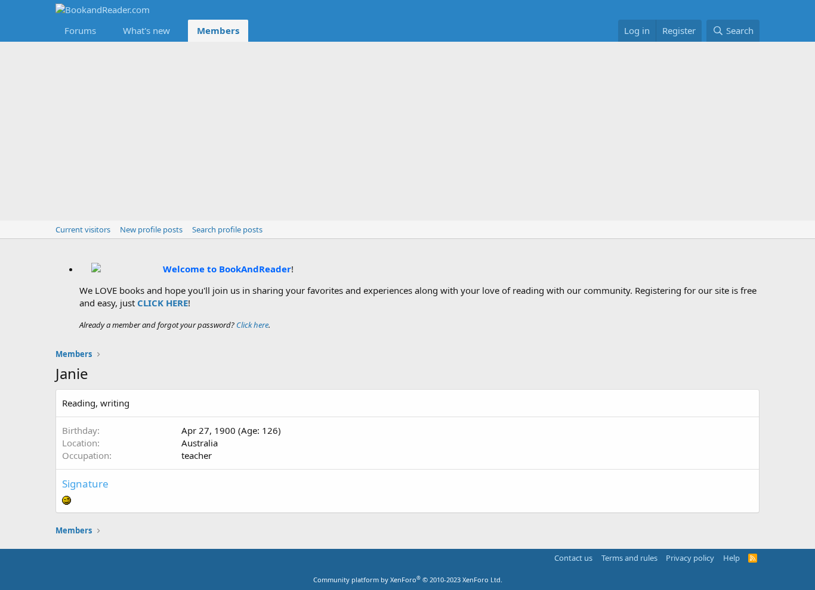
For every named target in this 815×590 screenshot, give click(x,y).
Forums (80, 30)
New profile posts (151, 229)
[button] (105, 31)
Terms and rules (629, 557)
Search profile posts (227, 229)
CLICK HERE (162, 303)
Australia (199, 443)
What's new (146, 30)
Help (731, 557)
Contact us (573, 557)
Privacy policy (690, 557)
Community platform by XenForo (407, 579)
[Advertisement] (407, 131)
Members (218, 30)
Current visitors (82, 229)
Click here (252, 324)
